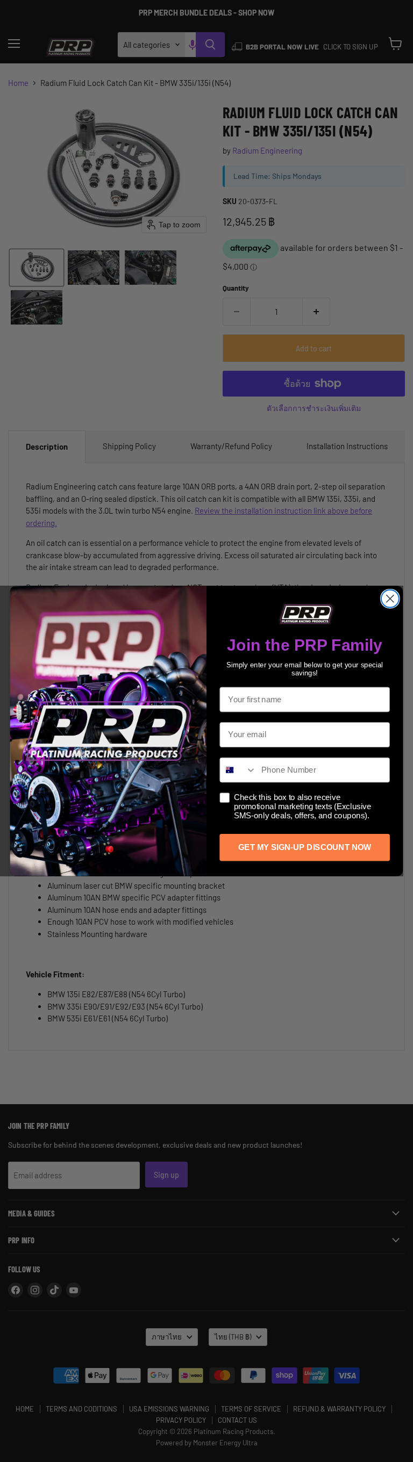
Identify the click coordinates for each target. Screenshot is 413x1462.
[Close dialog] (390, 599)
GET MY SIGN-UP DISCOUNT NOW (304, 847)
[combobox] (238, 770)
